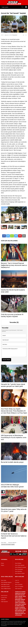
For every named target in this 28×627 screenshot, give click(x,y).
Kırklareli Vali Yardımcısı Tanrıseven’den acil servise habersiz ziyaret (14, 536)
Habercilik (3, 599)
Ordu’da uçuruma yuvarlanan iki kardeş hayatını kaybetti (12, 315)
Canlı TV (17, 580)
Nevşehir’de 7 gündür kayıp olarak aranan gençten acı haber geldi (13, 385)
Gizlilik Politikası (5, 619)
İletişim (2, 565)
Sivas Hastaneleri (19, 569)
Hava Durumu (4, 595)
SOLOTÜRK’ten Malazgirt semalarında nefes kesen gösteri (12, 486)
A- (26, 35)
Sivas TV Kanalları (19, 586)
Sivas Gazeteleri (18, 584)
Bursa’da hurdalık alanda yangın (12, 462)
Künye (2, 563)
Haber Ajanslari (18, 588)
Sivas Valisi (3, 580)
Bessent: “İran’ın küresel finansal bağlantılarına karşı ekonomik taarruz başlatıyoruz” (14, 265)
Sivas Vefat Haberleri (19, 565)
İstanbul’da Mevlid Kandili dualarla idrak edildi (13, 291)
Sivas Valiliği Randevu (6, 588)
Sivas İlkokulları (18, 571)
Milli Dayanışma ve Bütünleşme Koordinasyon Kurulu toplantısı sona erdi (13, 437)
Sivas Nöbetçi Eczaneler (20, 567)
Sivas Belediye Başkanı (6, 582)
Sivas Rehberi (18, 563)
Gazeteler (17, 582)
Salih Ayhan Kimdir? (5, 586)
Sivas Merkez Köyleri (20, 573)
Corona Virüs (4, 597)
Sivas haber (18, 604)
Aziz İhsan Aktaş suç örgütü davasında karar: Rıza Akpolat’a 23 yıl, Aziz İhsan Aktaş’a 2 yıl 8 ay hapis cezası (14, 412)
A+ (23, 35)
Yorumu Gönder (6, 359)
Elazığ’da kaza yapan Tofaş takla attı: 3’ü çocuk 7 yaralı (14, 510)
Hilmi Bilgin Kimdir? (5, 584)
